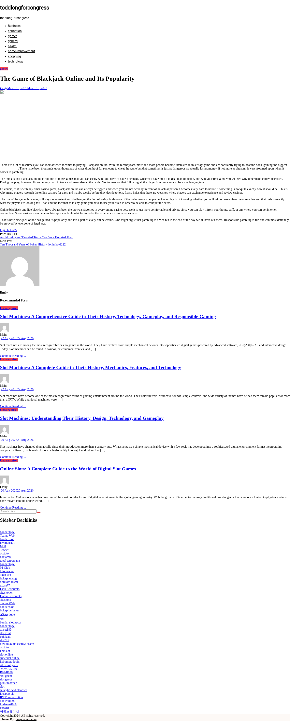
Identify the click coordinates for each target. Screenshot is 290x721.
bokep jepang (8, 578)
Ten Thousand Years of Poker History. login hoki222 (33, 244)
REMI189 (6, 672)
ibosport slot (7, 693)
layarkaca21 (7, 542)
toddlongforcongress (24, 8)
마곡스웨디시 (9, 711)
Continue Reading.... (13, 355)
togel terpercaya (10, 560)
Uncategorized (9, 308)
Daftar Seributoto (11, 596)
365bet (4, 549)
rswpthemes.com (26, 719)
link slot (5, 651)
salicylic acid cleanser (13, 690)
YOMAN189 (8, 668)
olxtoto (4, 553)
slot (2, 619)
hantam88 (6, 557)
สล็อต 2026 (7, 614)
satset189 (5, 629)
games (12, 36)
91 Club (5, 567)
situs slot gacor (9, 665)
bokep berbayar (9, 610)
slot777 (4, 640)
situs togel (6, 592)
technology (15, 61)
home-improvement (21, 51)
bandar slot (7, 539)
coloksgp (5, 636)
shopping (14, 56)
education (15, 31)
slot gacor (6, 675)
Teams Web (7, 535)
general (13, 41)
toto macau (7, 571)
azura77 (5, 585)
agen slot (5, 574)
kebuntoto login (10, 661)
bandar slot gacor (10, 622)
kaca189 (5, 708)
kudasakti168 (8, 704)
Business (14, 26)
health (12, 46)
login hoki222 (8, 230)
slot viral (5, 633)
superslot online (10, 658)
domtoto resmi (9, 582)
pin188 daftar (8, 683)
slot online (6, 654)
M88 (3, 546)
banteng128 (7, 700)
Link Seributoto (10, 589)
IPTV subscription (11, 697)
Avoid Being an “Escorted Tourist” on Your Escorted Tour (36, 237)
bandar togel (7, 532)
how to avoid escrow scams (17, 643)
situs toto (5, 599)
